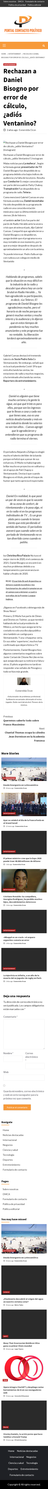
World (5, 1427)
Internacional (10, 1139)
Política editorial (34, 5)
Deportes (8, 1159)
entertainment (10, 64)
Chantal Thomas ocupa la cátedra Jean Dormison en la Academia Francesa (25, 734)
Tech (5, 1380)
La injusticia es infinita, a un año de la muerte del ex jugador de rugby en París (22, 977)
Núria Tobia (19, 1305)
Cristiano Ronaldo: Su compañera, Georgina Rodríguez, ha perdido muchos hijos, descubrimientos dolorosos (22, 899)
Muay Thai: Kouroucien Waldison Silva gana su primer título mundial (21, 1344)
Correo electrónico (31, 1057)
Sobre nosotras (9, 1)
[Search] (43, 45)
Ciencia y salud (10, 1149)
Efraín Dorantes (21, 1440)
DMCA (21, 1)
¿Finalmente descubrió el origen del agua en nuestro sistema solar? (23, 1300)
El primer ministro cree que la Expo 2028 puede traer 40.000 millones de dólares (22, 859)
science (6, 1292)
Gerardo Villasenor (22, 1396)
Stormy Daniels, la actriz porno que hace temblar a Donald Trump (22, 1435)
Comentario (10, 1016)
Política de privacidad (17, 5)
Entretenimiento (11, 1164)
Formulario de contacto (35, 1)
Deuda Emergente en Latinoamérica (20, 785)
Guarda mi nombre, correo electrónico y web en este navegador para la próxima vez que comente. (23, 1095)
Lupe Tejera (19, 1349)
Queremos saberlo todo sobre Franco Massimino (21, 720)
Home (6, 1130)
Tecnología (8, 1154)
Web (6, 1072)
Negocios (8, 1144)
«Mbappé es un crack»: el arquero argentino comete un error (19, 938)
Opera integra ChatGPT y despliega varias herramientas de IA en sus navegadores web (23, 1390)
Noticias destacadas (13, 1135)
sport (5, 1336)
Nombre (8, 1053)
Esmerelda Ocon (27, 129)
